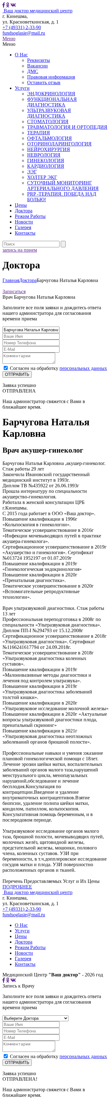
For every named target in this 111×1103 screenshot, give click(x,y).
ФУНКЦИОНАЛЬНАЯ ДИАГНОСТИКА (52, 102)
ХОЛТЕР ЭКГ (42, 177)
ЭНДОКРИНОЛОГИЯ (51, 93)
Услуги (22, 88)
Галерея (23, 227)
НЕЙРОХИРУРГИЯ (48, 149)
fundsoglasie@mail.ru (23, 33)
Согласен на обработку (58, 368)
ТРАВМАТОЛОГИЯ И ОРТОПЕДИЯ (67, 127)
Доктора (23, 210)
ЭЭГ (32, 171)
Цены (21, 205)
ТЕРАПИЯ (38, 132)
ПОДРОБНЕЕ (17, 886)
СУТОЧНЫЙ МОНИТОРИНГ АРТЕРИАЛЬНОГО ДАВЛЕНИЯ (63, 185)
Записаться (14, 291)
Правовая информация (51, 77)
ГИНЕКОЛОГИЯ (45, 160)
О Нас (21, 54)
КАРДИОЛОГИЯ (45, 166)
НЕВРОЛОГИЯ (43, 155)
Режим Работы (30, 216)
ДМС (32, 71)
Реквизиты (38, 60)
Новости (24, 221)
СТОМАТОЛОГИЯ (47, 121)
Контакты (25, 233)
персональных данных (83, 368)
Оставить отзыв (43, 82)
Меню (8, 38)
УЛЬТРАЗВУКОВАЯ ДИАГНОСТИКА (49, 113)
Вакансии (37, 65)
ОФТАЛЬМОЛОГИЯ (49, 138)
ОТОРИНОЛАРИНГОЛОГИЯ (59, 143)
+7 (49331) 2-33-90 (21, 27)
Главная (10, 280)
